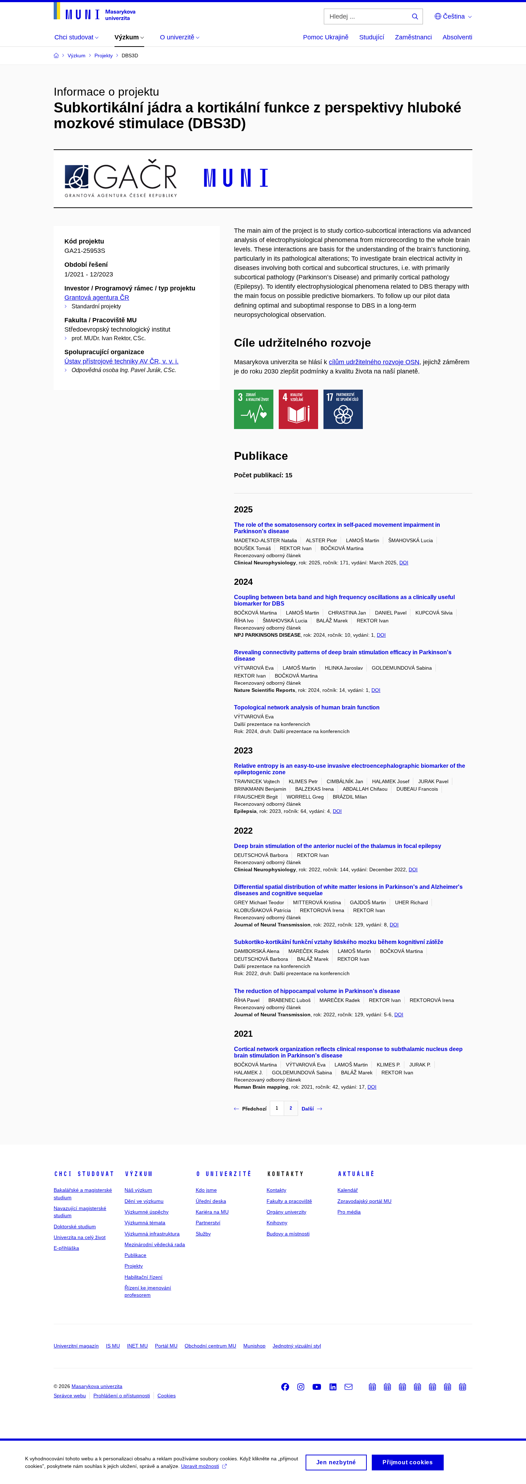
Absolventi (457, 37)
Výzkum (138, 1174)
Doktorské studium (75, 1226)
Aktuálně (356, 1174)
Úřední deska (211, 1201)
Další (308, 1109)
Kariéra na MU (212, 1212)
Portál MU (166, 1346)
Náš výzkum (138, 1190)
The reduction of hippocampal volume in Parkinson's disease (317, 991)
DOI (403, 562)
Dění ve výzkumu (144, 1201)
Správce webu (70, 1395)
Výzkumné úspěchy (147, 1212)
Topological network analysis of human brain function (307, 707)
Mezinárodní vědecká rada (155, 1244)
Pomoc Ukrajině (326, 37)
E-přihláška (66, 1248)
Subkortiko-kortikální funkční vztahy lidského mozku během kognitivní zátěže (338, 942)
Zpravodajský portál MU (364, 1201)
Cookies (166, 1395)
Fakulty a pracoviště (289, 1201)
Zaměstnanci (413, 37)
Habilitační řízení (143, 1277)
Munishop (254, 1346)
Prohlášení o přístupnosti (121, 1395)
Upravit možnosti (200, 1466)
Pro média (349, 1212)
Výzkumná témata (145, 1222)
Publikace (135, 1255)
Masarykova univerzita (97, 1386)
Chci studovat (84, 1174)
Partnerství (208, 1222)
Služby (203, 1234)
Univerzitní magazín (76, 1346)
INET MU (137, 1346)
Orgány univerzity (286, 1212)
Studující (371, 37)
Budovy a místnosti (288, 1234)
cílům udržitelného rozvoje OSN (374, 362)
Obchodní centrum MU (210, 1346)
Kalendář (347, 1190)
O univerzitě (224, 1174)
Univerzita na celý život (80, 1237)
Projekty (134, 1266)
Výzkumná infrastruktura (152, 1234)
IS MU (113, 1346)
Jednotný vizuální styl (297, 1346)
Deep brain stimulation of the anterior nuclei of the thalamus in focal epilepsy (337, 846)
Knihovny (277, 1222)
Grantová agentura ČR (96, 297)
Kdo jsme (206, 1190)
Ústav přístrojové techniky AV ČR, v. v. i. (121, 361)
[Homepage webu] (94, 11)
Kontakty (276, 1190)
